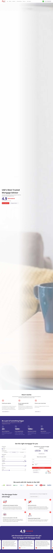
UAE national (5, 452)
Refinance (10, 1)
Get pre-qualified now (22, 411)
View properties (35, 472)
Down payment (4, 454)
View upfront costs (41, 453)
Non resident (22, 452)
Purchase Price (4, 446)
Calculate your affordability (6, 411)
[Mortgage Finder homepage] (4, 1)
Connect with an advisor (34, 496)
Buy (7, 1)
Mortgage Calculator (14, 203)
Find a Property (29, 1)
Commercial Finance (19, 1)
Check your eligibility (41, 467)
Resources (24, 1)
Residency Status (4, 450)
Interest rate (3, 467)
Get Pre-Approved (5, 203)
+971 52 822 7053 (48, 1)
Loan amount (4, 458)
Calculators (13, 1)
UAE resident (14, 452)
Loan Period (3, 463)
